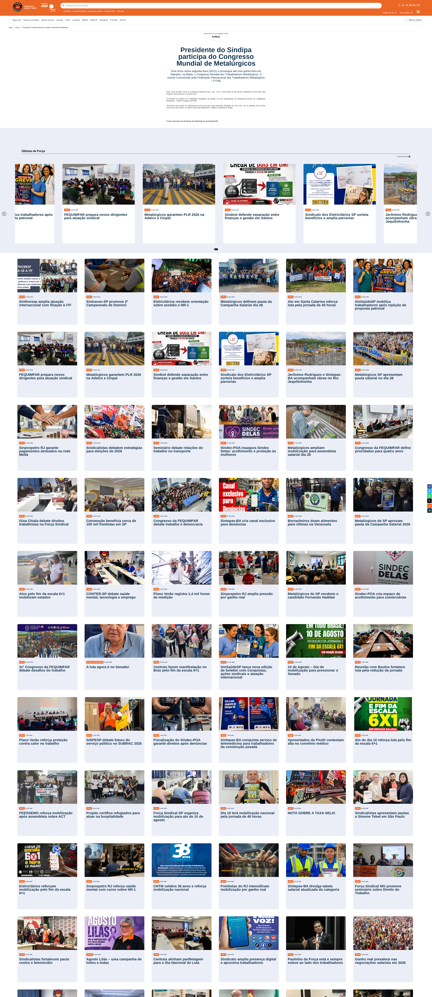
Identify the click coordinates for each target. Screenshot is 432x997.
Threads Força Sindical (403, 5)
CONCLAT (93, 20)
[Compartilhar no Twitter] (429, 491)
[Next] (428, 214)
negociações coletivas (95, 11)
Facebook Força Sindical (399, 5)
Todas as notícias (413, 20)
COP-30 (123, 20)
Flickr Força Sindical (414, 5)
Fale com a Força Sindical (418, 5)
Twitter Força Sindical (407, 5)
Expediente (104, 20)
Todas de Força (402, 156)
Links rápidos (405, 13)
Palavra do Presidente (31, 20)
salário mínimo (110, 11)
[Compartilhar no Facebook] (429, 486)
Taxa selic (120, 11)
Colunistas (76, 20)
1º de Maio (67, 11)
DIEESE (85, 20)
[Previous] (4, 214)
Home (10, 27)
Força (17, 27)
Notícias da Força (47, 20)
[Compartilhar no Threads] (429, 500)
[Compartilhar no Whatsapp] (429, 496)
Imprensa (59, 20)
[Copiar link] (429, 506)
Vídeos (67, 20)
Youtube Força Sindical (410, 5)
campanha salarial (79, 11)
